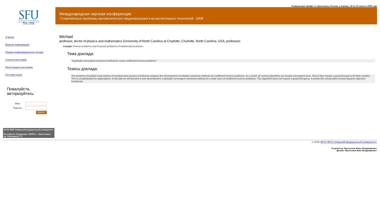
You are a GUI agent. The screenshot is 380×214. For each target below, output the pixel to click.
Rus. (25, 23)
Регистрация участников (19, 67)
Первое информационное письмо (24, 52)
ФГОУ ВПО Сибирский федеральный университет (348, 142)
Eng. (32, 23)
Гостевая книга (13, 75)
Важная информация (17, 44)
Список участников (16, 59)
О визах (9, 37)
